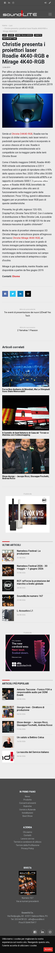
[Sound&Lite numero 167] (8, 600)
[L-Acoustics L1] (8, 615)
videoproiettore (9, 39)
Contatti (27, 835)
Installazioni (27, 813)
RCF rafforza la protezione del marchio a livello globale (33, 582)
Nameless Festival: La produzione (28, 552)
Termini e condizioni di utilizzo (27, 842)
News (27, 796)
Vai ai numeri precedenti (27, 901)
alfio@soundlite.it (36, 919)
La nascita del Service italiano (33, 752)
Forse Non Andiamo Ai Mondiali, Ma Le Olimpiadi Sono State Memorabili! (26, 390)
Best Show (28, 816)
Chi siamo (27, 832)
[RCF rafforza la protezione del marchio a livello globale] (8, 585)
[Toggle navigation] (50, 14)
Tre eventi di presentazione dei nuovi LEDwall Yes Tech (27, 314)
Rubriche (27, 806)
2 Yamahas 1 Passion (27, 330)
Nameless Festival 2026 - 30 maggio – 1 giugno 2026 (32, 567)
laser (11, 35)
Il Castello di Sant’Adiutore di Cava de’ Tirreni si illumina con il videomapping (25, 434)
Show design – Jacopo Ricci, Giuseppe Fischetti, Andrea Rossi (25, 477)
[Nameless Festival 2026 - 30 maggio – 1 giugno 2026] (8, 570)
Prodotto (27, 799)
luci (4, 35)
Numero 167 (27, 898)
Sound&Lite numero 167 (30, 596)
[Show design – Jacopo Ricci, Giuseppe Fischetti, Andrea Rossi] (27, 456)
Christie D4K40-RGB (22, 133)
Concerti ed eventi (27, 803)
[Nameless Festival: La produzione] (8, 555)
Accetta (48, 949)
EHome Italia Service (24, 35)
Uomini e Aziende (27, 809)
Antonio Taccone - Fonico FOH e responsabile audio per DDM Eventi (34, 692)
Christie (38, 35)
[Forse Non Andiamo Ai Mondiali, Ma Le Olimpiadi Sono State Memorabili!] (27, 369)
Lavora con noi (27, 838)
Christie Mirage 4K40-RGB (26, 238)
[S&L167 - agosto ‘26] (27, 883)
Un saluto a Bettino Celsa (30, 737)
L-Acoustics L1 (25, 610)
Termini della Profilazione (27, 845)
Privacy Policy (27, 848)
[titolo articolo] (8, 694)
